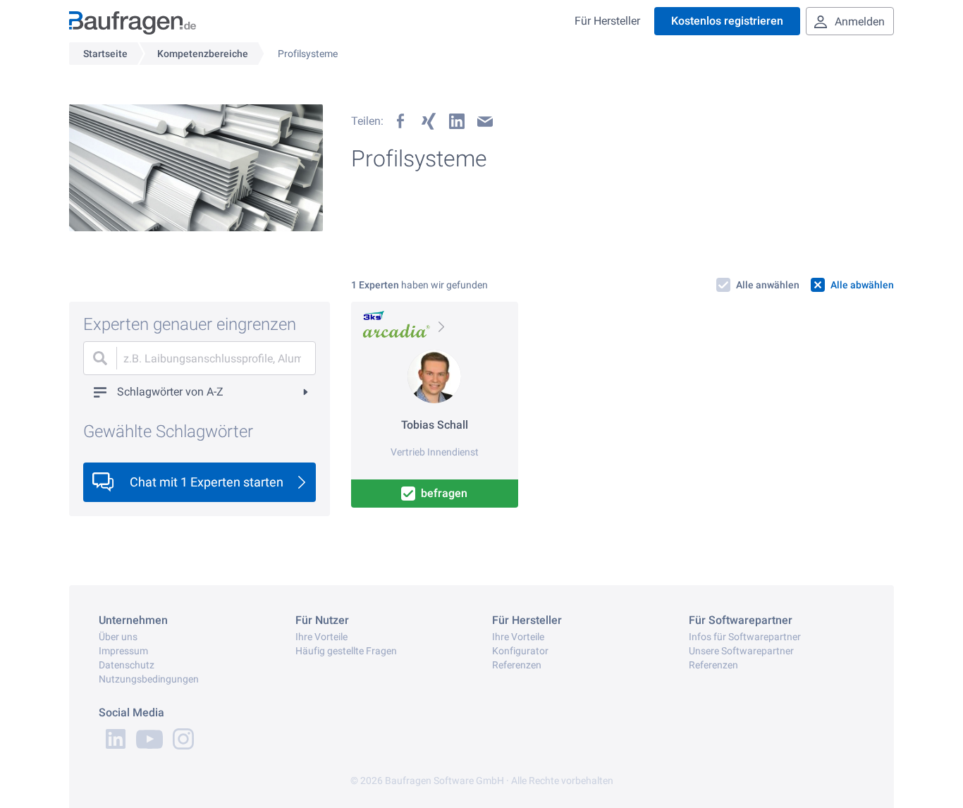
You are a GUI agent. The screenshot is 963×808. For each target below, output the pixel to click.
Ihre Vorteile (321, 636)
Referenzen (516, 665)
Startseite (105, 53)
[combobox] (199, 358)
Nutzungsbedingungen (149, 679)
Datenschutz (126, 665)
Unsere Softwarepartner (741, 650)
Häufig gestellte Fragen (346, 650)
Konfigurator (520, 650)
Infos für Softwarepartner (745, 636)
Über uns (118, 636)
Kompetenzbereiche (202, 53)
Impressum (123, 650)
